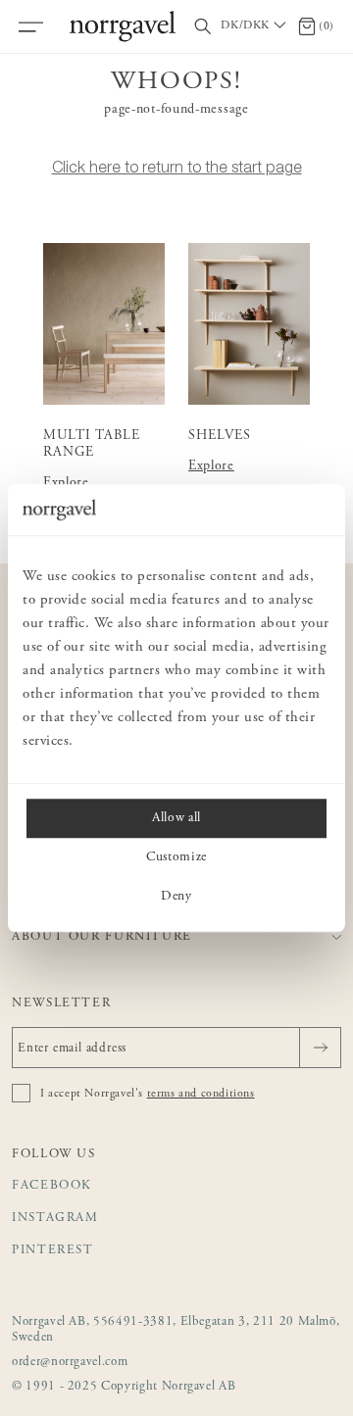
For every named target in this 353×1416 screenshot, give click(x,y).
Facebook (52, 1186)
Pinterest (53, 1251)
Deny (176, 896)
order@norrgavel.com (69, 1362)
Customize (176, 857)
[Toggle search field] (203, 27)
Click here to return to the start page (177, 166)
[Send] (320, 1047)
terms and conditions (201, 1093)
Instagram (55, 1218)
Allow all (176, 818)
